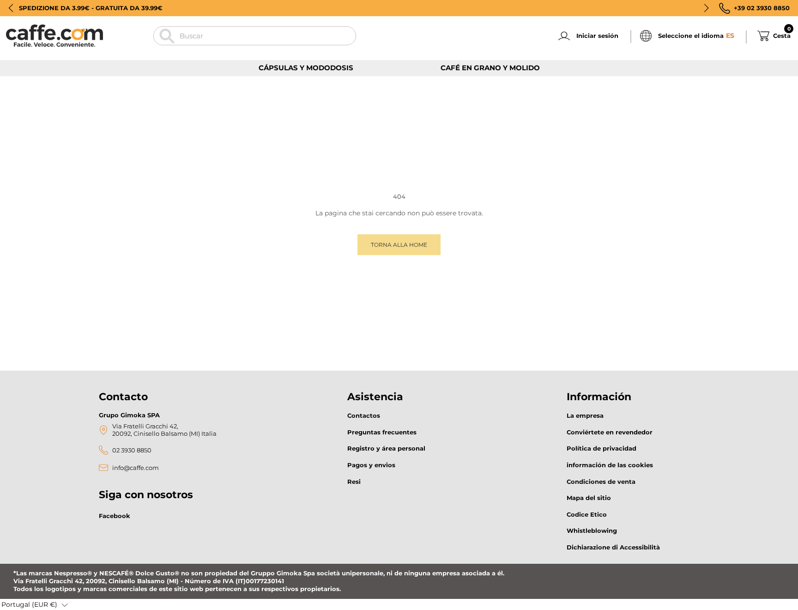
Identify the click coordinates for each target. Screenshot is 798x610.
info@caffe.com (135, 467)
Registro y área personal (386, 448)
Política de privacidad (601, 448)
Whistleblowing (592, 530)
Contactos (363, 415)
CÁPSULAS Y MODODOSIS (306, 67)
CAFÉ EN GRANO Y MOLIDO (490, 67)
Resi (354, 481)
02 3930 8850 (131, 450)
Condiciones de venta (601, 481)
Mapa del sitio (589, 497)
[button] (10, 7)
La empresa (585, 415)
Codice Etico (587, 514)
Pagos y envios (371, 465)
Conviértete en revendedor (610, 432)
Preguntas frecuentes (382, 432)
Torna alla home (399, 244)
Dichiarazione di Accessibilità (613, 547)
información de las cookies (610, 465)
